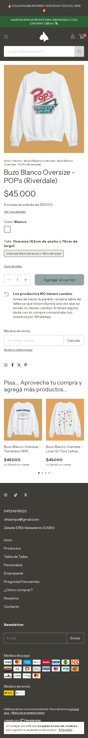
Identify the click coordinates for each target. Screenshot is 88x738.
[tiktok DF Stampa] (15, 495)
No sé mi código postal (18, 349)
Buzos (17, 161)
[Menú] (6, 37)
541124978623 (15, 511)
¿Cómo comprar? (18, 590)
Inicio (7, 161)
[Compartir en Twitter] (19, 365)
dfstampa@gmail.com (21, 519)
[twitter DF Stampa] (25, 495)
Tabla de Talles (16, 556)
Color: (15, 222)
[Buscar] (79, 51)
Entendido (65, 730)
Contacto (11, 606)
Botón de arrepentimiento (28, 713)
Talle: (40, 243)
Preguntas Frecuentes (21, 581)
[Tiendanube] (23, 721)
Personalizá (13, 565)
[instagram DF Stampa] (5, 495)
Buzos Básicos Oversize (39, 161)
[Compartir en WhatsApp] (6, 365)
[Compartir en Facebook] (13, 365)
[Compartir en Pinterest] (26, 365)
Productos (12, 548)
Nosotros (11, 598)
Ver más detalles (15, 211)
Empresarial (13, 573)
